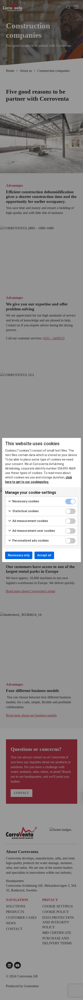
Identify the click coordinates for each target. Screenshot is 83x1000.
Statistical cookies (25, 511)
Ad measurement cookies (30, 521)
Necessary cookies (25, 501)
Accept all (44, 555)
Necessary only (19, 555)
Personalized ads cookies (30, 540)
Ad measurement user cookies (33, 530)
